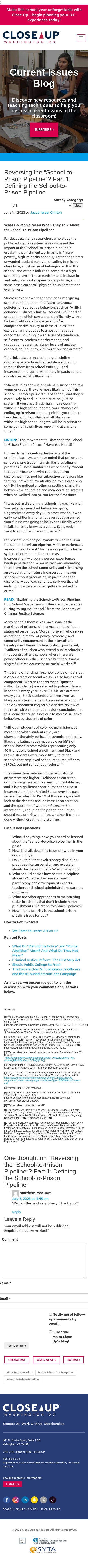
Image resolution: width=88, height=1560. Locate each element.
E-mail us (12, 1484)
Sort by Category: (68, 200)
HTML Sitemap (50, 1509)
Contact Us (11, 1424)
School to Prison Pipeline (22, 1379)
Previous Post (17, 1359)
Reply (16, 1212)
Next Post (73, 1359)
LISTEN (10, 440)
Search (8, 1509)
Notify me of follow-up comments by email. (67, 1319)
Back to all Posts (46, 1359)
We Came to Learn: (35, 931)
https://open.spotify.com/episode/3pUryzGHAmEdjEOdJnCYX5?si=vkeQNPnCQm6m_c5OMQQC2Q (39, 1059)
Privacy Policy (27, 1509)
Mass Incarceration (19, 1372)
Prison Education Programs (56, 1372)
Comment (10, 1239)
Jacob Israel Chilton (46, 212)
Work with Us (31, 1424)
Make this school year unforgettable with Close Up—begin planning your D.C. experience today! (44, 14)
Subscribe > (44, 129)
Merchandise (54, 1424)
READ (9, 600)
